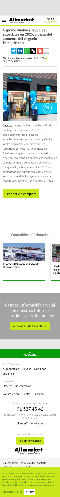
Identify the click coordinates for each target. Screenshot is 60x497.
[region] (30, 482)
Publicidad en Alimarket (15, 467)
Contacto (41, 462)
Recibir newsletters (30, 440)
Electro (26, 394)
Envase (26, 369)
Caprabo (7, 125)
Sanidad (39, 394)
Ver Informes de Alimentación (30, 326)
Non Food (40, 369)
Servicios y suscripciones (41, 467)
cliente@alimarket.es (30, 423)
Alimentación (11, 369)
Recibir (50, 20)
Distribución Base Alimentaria (17, 58)
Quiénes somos (10, 462)
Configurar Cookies (12, 491)
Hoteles (7, 386)
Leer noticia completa (20, 193)
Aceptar (30, 491)
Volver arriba (30, 355)
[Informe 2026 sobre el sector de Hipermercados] (24, 261)
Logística (8, 373)
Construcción (11, 394)
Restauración (23, 386)
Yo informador (28, 462)
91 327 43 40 (30, 409)
